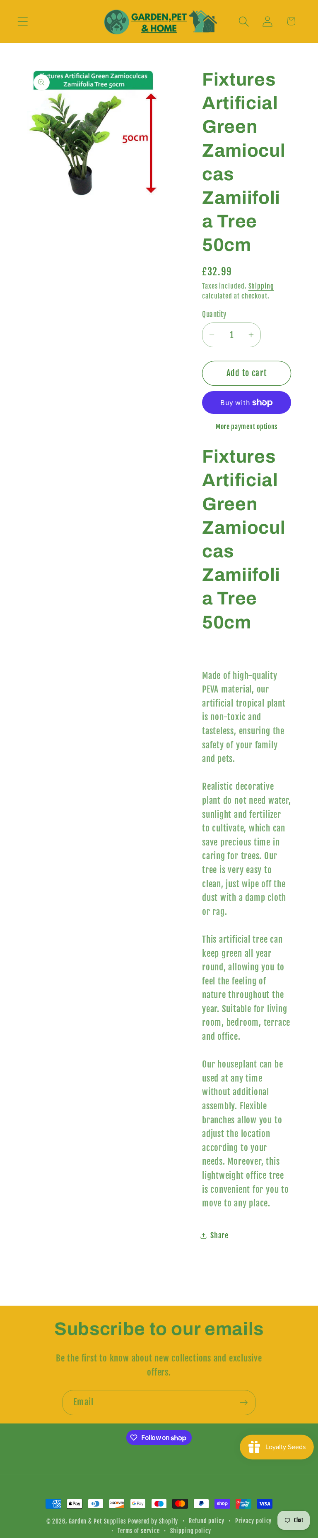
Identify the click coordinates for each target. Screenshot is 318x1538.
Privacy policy (253, 1521)
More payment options (246, 427)
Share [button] (219, 1235)
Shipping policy (190, 1531)
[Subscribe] (243, 1402)
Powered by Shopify (153, 1521)
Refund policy (206, 1521)
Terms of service (139, 1531)
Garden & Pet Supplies (97, 1521)
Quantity (214, 314)
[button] (22, 21)
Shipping (261, 286)
